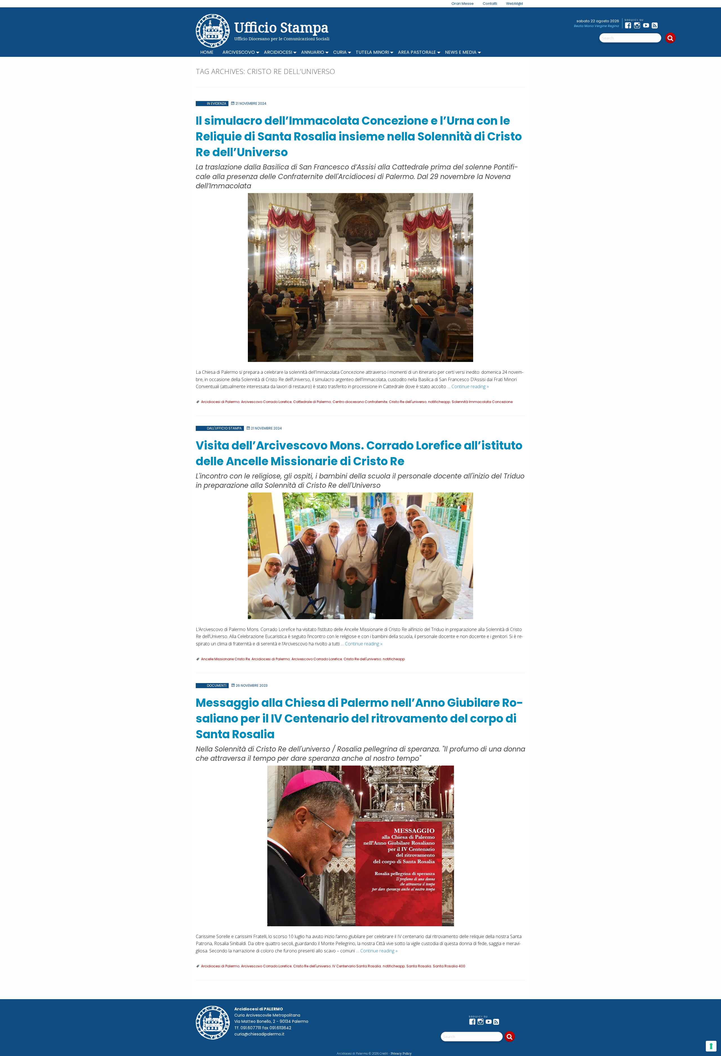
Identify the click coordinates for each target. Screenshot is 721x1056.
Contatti (490, 3)
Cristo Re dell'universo (407, 401)
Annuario (312, 52)
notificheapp (439, 401)
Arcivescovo (238, 52)
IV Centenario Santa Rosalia (356, 966)
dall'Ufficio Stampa (224, 428)
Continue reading (470, 386)
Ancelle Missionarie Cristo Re (225, 659)
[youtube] (647, 25)
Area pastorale (417, 52)
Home (206, 52)
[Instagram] (638, 25)
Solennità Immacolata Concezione (482, 401)
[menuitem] (459, 3)
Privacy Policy (401, 1053)
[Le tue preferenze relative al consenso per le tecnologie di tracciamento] (711, 1046)
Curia (340, 52)
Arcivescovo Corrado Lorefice (266, 401)
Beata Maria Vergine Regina (596, 26)
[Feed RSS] (656, 25)
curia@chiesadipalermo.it (259, 1034)
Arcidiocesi (278, 52)
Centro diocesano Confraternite (360, 401)
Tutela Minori (372, 52)
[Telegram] (665, 25)
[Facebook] (629, 25)
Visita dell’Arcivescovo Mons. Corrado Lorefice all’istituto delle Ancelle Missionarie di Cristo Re (359, 453)
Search (670, 38)
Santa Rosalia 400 (449, 966)
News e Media (461, 52)
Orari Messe (462, 3)
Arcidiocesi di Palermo (220, 401)
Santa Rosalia (418, 966)
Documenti (216, 685)
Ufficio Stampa (281, 27)
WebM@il (514, 3)
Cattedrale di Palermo (312, 401)
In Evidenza (216, 103)
